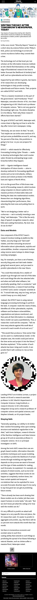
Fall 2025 (5, 581)
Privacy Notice (5, 598)
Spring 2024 (5, 586)
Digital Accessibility (23, 598)
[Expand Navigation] (3, 1)
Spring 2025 (5, 582)
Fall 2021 (5, 591)
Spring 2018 (17, 591)
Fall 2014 (28, 591)
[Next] (26, 560)
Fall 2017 (28, 581)
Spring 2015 (28, 589)
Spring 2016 (28, 586)
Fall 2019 (16, 586)
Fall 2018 (16, 589)
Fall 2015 (28, 587)
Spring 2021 (17, 581)
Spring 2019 (17, 587)
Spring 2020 (17, 584)
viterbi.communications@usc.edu (18, 595)
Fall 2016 (28, 584)
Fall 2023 (5, 587)
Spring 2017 (28, 582)
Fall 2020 (16, 582)
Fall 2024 (5, 584)
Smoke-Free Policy (30, 598)
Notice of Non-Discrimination (14, 598)
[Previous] (11, 560)
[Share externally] (12, 550)
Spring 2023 (5, 589)
